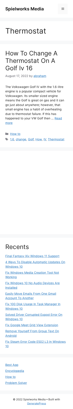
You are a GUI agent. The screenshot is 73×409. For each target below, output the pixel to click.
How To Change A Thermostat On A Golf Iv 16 (31, 60)
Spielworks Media (24, 8)
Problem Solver (16, 383)
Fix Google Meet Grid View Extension (31, 325)
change (21, 139)
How (38, 139)
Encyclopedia (14, 371)
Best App (11, 365)
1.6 (12, 139)
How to (15, 134)
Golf (31, 139)
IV (45, 139)
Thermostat (56, 139)
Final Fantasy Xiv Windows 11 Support (32, 256)
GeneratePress (36, 403)
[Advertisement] (36, 192)
